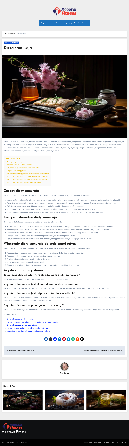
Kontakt (85, 23)
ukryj (18, 158)
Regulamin (45, 23)
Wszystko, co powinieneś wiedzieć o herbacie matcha (28, 331)
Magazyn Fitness (14, 431)
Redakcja (55, 23)
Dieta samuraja (18, 48)
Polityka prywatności (70, 23)
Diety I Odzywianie (9, 33)
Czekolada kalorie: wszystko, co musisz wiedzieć (102, 350)
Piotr (66, 373)
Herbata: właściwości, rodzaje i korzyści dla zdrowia (27, 328)
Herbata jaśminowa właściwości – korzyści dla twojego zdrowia (32, 322)
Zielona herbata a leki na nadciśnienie (22, 325)
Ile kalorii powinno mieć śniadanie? (22, 350)
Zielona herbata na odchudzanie (20, 319)
